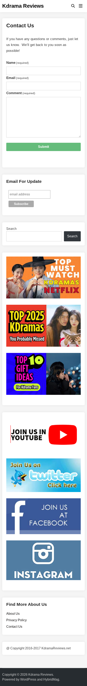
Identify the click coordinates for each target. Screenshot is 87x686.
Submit (43, 146)
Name (17, 63)
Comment (20, 93)
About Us (13, 613)
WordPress (28, 679)
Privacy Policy (16, 620)
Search (11, 228)
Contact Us (14, 626)
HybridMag (51, 679)
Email (17, 78)
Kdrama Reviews (23, 6)
